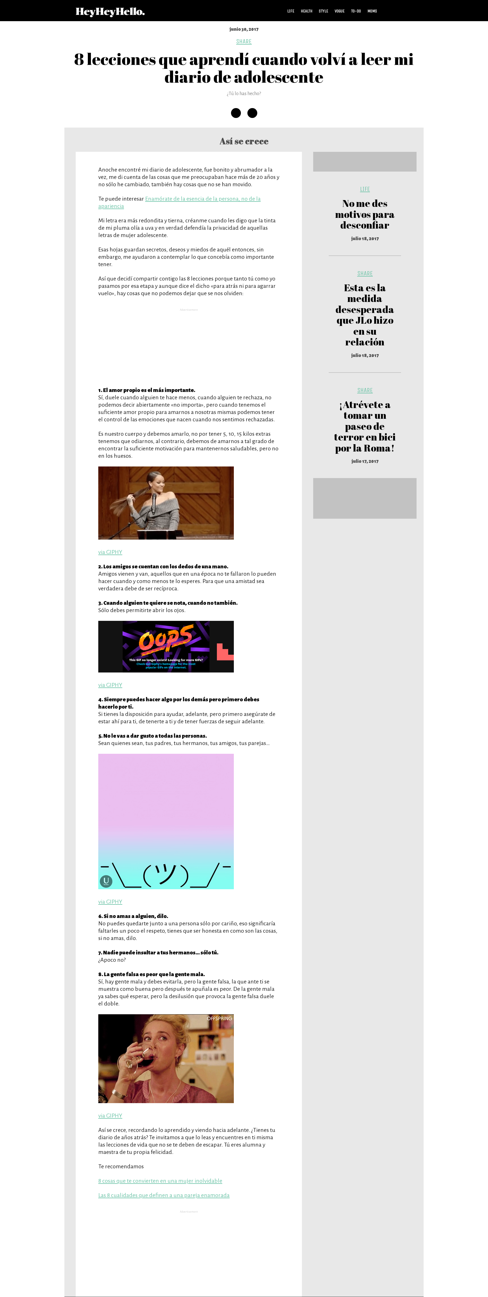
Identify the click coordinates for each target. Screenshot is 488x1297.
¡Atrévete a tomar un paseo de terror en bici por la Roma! (365, 426)
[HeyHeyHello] (110, 14)
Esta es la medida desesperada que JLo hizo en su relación (365, 315)
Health (306, 11)
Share (244, 41)
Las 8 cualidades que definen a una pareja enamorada (164, 1195)
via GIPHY (110, 552)
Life (290, 11)
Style (323, 11)
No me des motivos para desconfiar (365, 213)
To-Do (356, 11)
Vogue (340, 11)
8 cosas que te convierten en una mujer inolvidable (160, 1181)
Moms (372, 11)
